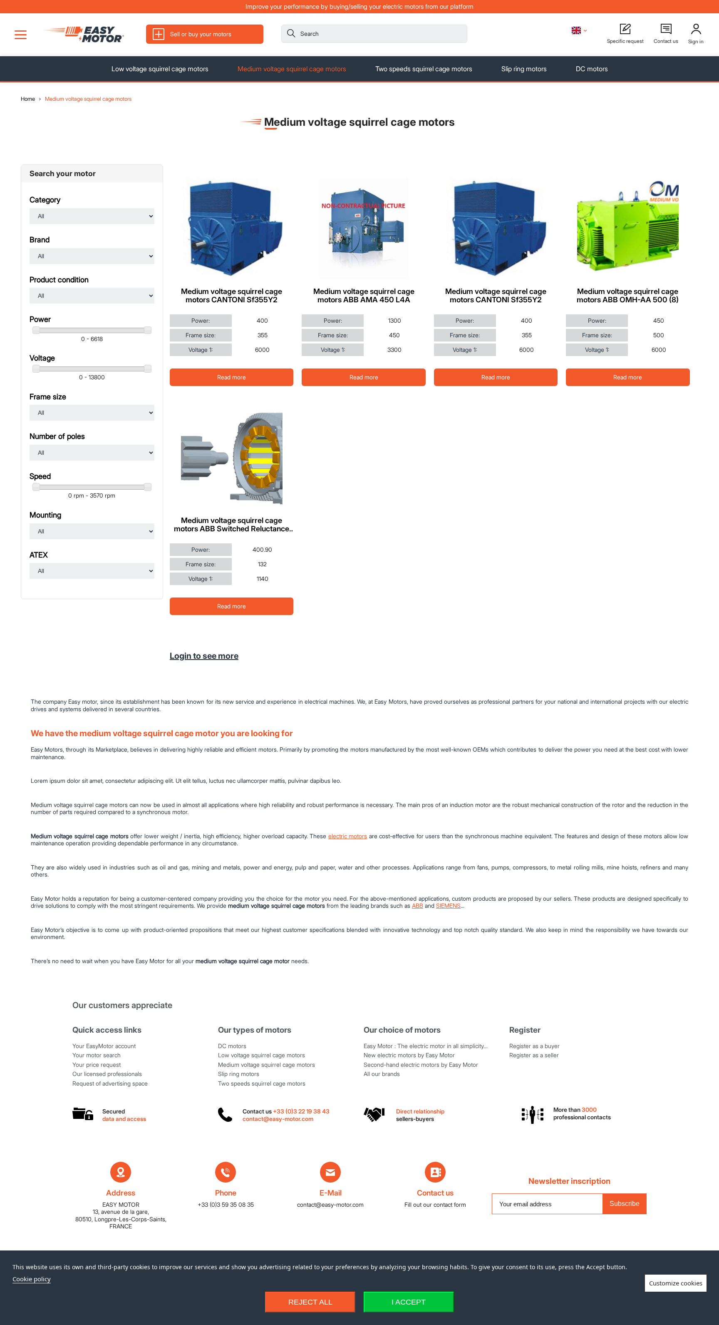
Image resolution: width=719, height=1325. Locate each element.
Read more (231, 377)
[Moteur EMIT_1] (231, 228)
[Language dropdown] (579, 30)
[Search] (291, 35)
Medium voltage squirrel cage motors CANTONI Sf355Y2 (231, 295)
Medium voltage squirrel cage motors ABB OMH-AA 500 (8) (628, 295)
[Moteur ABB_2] (363, 228)
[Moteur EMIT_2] (496, 228)
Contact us (435, 1192)
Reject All (310, 1302)
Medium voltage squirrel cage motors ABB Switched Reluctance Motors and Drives (231, 524)
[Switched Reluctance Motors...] (231, 457)
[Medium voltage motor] (627, 228)
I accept (409, 1302)
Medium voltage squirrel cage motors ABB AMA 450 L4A (363, 295)
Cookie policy (31, 1279)
